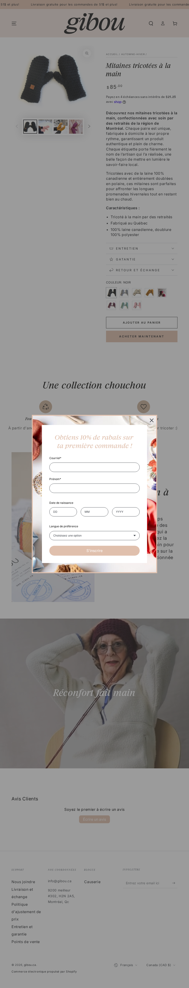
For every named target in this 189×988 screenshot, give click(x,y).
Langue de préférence (63, 526)
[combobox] (94, 535)
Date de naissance (61, 502)
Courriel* (55, 458)
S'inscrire (94, 550)
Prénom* (55, 479)
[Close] (151, 420)
